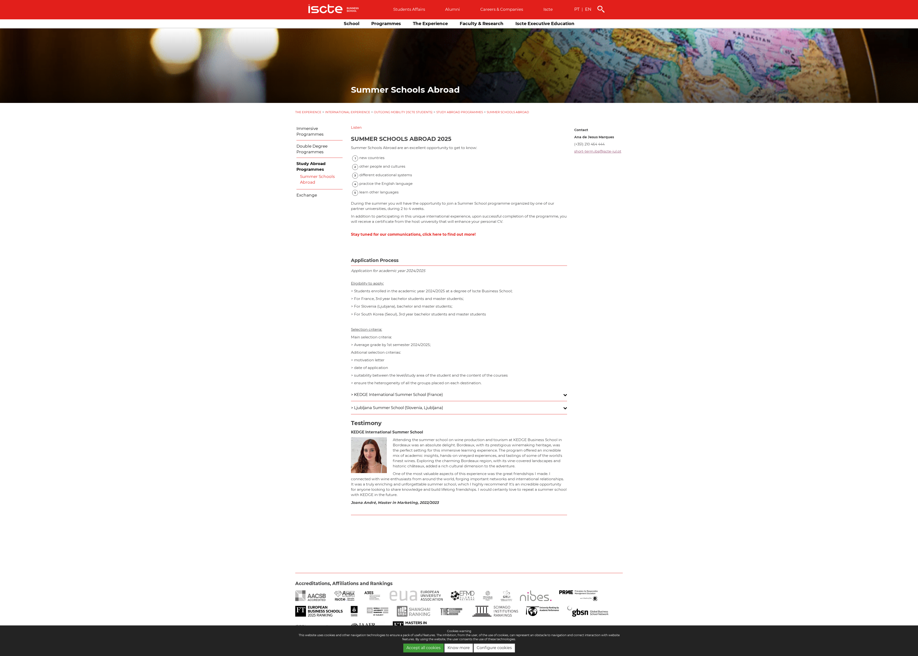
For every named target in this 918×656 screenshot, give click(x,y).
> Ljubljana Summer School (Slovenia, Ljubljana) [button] (397, 407)
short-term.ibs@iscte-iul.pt (597, 151)
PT (576, 9)
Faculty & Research (481, 23)
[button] (356, 127)
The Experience (430, 23)
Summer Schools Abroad (508, 112)
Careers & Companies (501, 9)
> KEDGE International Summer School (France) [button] (397, 394)
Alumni (452, 9)
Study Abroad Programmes (459, 112)
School (351, 23)
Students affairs (409, 9)
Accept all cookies (423, 647)
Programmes (386, 23)
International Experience (347, 112)
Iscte (548, 9)
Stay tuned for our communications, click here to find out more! (413, 234)
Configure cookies (494, 647)
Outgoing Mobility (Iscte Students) (403, 112)
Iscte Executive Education (544, 23)
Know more (459, 647)
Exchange (306, 195)
